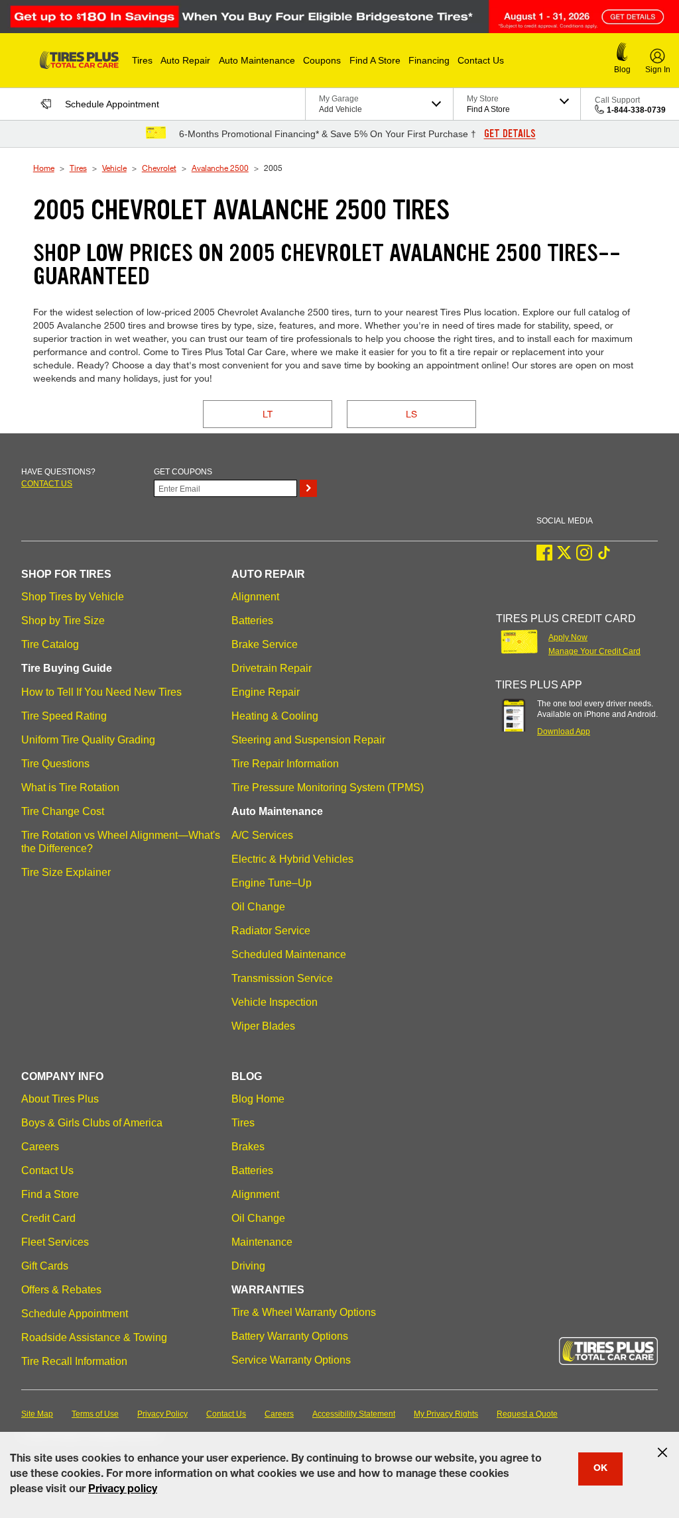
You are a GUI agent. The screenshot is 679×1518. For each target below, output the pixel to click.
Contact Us (47, 1170)
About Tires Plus (60, 1099)
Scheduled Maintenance (288, 954)
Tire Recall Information (74, 1361)
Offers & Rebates (61, 1289)
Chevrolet (159, 167)
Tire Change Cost (62, 811)
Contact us (46, 483)
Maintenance (261, 1242)
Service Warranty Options (291, 1360)
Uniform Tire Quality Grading (88, 739)
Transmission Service (282, 978)
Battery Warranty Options (289, 1336)
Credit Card (48, 1218)
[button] (142, 60)
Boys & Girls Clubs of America (91, 1122)
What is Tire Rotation (70, 787)
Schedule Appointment (74, 1313)
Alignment (255, 596)
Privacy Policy (162, 1414)
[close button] (662, 1452)
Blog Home (257, 1099)
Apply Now (567, 637)
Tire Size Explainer (66, 872)
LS (411, 413)
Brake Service (264, 644)
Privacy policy (122, 1490)
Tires (78, 167)
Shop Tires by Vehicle (72, 596)
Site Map (37, 1414)
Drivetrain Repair (271, 668)
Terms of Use (95, 1414)
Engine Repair (265, 692)
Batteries (252, 620)
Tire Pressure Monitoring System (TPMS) (327, 787)
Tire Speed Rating (64, 716)
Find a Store (50, 1194)
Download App (563, 731)
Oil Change (258, 906)
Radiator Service (270, 930)
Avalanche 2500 (220, 167)
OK (600, 1469)
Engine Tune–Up (271, 883)
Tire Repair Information (285, 763)
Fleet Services (55, 1242)
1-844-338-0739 (636, 110)
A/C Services (262, 835)
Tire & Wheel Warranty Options (303, 1312)
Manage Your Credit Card (594, 651)
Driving (248, 1266)
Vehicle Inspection (274, 1002)
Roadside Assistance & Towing (94, 1337)
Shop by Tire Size (63, 620)
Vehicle (114, 167)
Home (43, 167)
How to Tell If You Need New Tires (101, 692)
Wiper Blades (263, 1026)
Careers (40, 1146)
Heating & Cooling (274, 716)
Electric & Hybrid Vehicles (292, 859)
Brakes (248, 1146)
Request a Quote (527, 1414)
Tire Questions (55, 763)
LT (268, 413)
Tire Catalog (50, 644)
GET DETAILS (510, 134)
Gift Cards (44, 1266)
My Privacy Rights (446, 1414)
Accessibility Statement (353, 1414)
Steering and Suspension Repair (308, 739)
